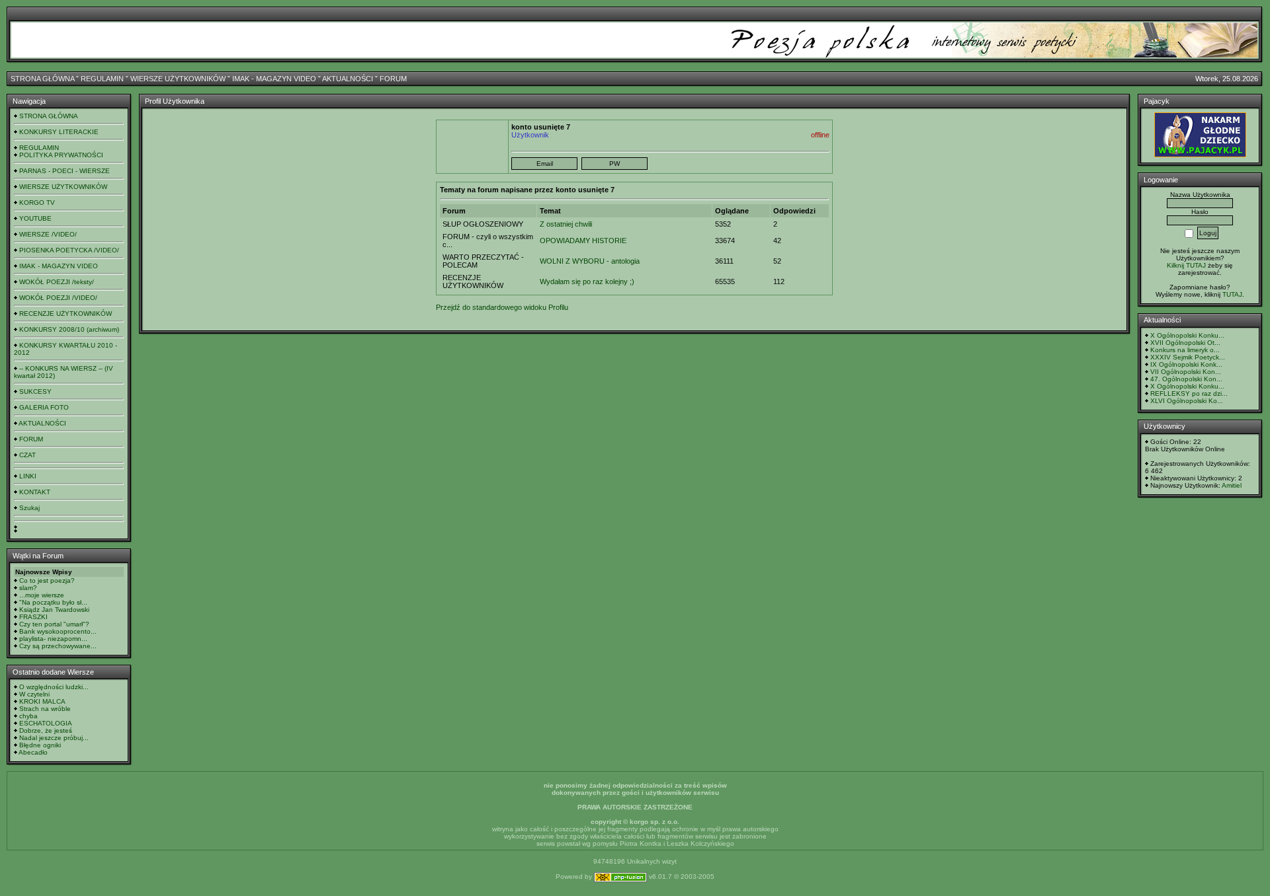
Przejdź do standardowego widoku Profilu (502, 307)
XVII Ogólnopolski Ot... (1185, 342)
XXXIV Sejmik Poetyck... (1187, 357)
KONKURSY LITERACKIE (59, 131)
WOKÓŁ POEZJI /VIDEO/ (58, 297)
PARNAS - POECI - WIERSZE (64, 170)
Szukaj (29, 507)
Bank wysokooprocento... (58, 631)
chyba (28, 716)
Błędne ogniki (40, 745)
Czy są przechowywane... (58, 646)
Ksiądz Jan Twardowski (54, 609)
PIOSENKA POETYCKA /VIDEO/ (69, 250)
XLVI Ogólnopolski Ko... (1186, 400)
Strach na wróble (45, 708)
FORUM (393, 79)
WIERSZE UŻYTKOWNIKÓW (178, 79)
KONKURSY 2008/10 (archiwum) (69, 329)
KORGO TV (37, 202)
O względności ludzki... (54, 687)
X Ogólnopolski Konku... (1187, 335)
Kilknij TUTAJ (1186, 265)
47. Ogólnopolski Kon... (1186, 379)
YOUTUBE (35, 218)
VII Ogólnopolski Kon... (1185, 371)
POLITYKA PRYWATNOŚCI (61, 155)
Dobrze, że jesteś (45, 730)
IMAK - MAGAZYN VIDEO (274, 79)
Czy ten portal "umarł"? (54, 624)
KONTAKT (34, 492)
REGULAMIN (102, 79)
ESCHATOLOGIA (45, 723)
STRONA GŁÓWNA (42, 79)
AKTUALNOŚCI (347, 79)
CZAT (27, 455)
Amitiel (1232, 485)
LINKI (27, 476)
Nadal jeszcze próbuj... (54, 737)
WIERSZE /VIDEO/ (48, 234)
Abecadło (33, 752)
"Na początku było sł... (53, 602)
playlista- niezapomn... (53, 638)
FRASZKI (33, 616)
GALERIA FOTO (44, 407)
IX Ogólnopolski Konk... (1186, 364)
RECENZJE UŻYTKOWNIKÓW (65, 313)
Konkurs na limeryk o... (1185, 350)
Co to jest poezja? (47, 580)
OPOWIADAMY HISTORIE (583, 240)
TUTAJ (1232, 294)
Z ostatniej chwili (566, 224)
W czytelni (34, 694)
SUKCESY (35, 391)
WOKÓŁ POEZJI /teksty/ (56, 281)
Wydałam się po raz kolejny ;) (587, 281)
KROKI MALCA (42, 701)
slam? (28, 587)
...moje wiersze (41, 595)
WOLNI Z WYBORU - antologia (590, 261)
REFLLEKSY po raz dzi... (1189, 393)
